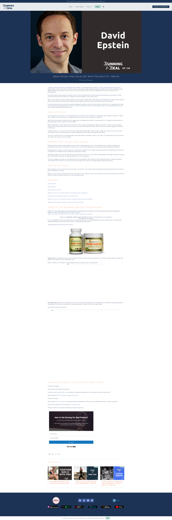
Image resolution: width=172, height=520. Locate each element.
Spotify (77, 214)
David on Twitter (52, 183)
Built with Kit (71, 446)
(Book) (63, 196)
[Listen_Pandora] (93, 507)
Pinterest (75, 395)
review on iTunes (60, 401)
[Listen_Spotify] (66, 507)
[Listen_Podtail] (106, 507)
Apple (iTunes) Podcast (53, 214)
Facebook (63, 395)
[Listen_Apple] (53, 507)
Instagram (69, 395)
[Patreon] (92, 500)
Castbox (66, 214)
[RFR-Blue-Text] (8, 6)
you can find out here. (75, 404)
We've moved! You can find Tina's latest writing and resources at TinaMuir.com (86, 1)
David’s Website (52, 186)
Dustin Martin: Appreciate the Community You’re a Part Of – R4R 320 (112, 483)
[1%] (116, 500)
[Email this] (49, 454)
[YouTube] (88, 500)
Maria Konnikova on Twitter (54, 189)
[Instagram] (84, 500)
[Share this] (52, 454)
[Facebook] (80, 500)
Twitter (59, 395)
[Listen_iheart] (79, 507)
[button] (73, 6)
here (89, 262)
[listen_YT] (119, 507)
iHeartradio (89, 214)
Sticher (61, 214)
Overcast (72, 214)
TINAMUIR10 (64, 224)
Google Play (82, 214)
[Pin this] (59, 454)
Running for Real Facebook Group (60, 392)
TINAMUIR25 (57, 307)
